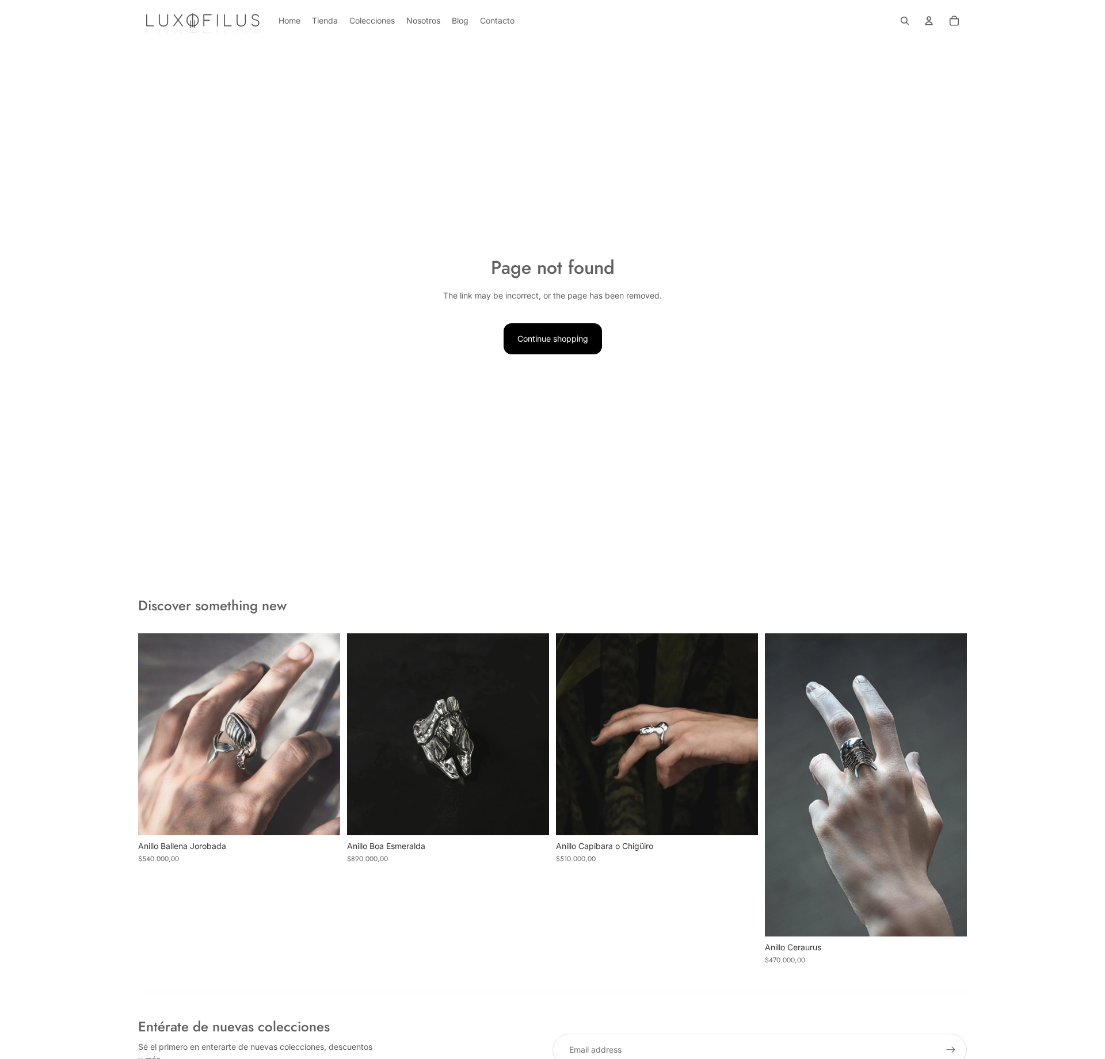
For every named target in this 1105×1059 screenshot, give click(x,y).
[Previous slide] (155, 734)
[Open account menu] (929, 20)
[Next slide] (323, 734)
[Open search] (904, 20)
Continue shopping (552, 338)
